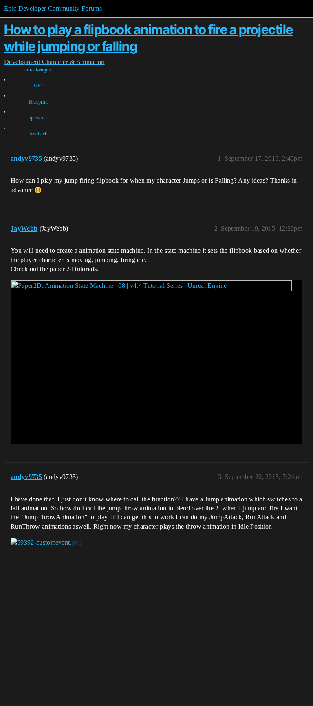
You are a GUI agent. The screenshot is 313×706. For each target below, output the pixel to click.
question (38, 118)
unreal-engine (38, 70)
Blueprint (38, 102)
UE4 (38, 85)
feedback (38, 134)
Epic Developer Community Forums (53, 8)
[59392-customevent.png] (46, 542)
